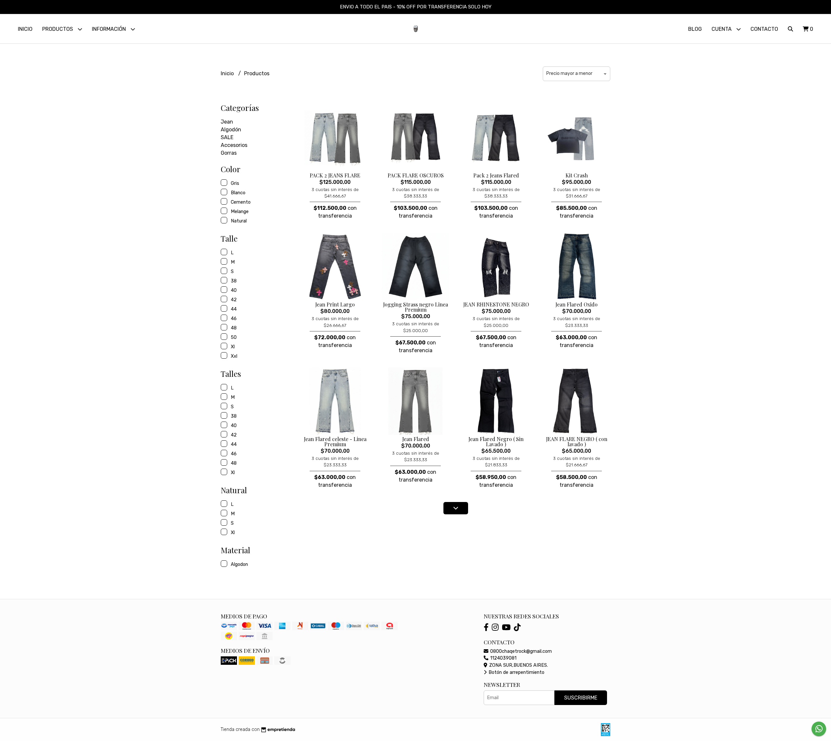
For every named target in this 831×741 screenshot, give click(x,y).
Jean (227, 122)
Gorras (229, 153)
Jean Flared (415, 439)
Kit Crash (576, 175)
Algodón (231, 129)
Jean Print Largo (335, 304)
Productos (58, 29)
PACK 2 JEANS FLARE (335, 175)
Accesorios (234, 145)
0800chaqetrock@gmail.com (520, 651)
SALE (227, 137)
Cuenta (722, 29)
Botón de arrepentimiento (515, 672)
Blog (695, 29)
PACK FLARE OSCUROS (416, 175)
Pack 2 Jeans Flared (496, 175)
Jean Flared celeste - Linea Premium (335, 442)
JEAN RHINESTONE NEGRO (496, 304)
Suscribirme (580, 698)
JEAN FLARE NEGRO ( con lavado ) (576, 442)
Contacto (764, 29)
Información (109, 29)
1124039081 (502, 658)
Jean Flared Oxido (576, 304)
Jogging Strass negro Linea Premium (415, 307)
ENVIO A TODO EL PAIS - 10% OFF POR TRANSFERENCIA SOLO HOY (415, 7)
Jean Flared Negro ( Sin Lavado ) (496, 442)
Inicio (25, 29)
